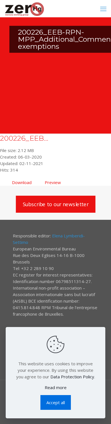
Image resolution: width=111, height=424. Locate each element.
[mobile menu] (103, 8)
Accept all (55, 402)
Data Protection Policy (72, 376)
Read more (56, 387)
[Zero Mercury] (24, 8)
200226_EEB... (24, 138)
